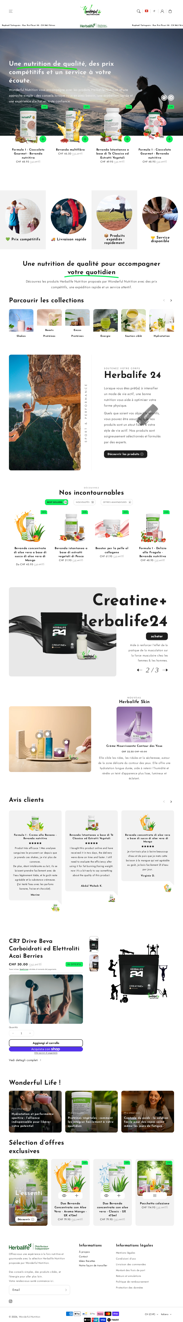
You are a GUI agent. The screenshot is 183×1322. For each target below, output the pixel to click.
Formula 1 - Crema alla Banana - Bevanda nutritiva (35, 837)
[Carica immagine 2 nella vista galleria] (93, 963)
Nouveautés (85, 502)
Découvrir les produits (123, 454)
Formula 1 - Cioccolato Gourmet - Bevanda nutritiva (28, 153)
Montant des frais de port (130, 1270)
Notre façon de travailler (93, 1265)
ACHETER (157, 615)
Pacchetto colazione (154, 1203)
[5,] (33, 748)
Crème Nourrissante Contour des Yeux (134, 746)
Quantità (13, 1027)
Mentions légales (125, 1252)
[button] (11, 11)
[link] (124, 25)
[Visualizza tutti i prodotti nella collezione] (21, 324)
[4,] (39, 734)
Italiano (164, 1314)
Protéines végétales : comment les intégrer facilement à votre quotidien (91, 1122)
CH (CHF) (150, 1314)
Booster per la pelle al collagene (111, 550)
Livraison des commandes (131, 1264)
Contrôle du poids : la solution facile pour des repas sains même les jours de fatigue (146, 1122)
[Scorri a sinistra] (164, 98)
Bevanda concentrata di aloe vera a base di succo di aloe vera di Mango (30, 554)
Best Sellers (57, 502)
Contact (83, 1256)
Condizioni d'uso (126, 1258)
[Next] (163, 670)
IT (154, 11)
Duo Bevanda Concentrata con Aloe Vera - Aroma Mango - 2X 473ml (70, 1209)
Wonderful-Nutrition (29, 1316)
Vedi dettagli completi (24, 1060)
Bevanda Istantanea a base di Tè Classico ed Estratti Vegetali (112, 153)
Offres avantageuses (116, 502)
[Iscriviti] (66, 1290)
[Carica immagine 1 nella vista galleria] (93, 944)
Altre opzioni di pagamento (45, 1052)
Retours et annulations (128, 1276)
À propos (84, 1252)
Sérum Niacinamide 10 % (51, 794)
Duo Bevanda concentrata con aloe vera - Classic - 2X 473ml (112, 1209)
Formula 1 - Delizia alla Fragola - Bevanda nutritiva (153, 552)
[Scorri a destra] (171, 98)
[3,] (47, 732)
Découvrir (24, 1219)
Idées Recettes (87, 1261)
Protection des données (129, 1287)
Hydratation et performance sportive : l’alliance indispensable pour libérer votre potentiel (33, 1120)
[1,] (66, 740)
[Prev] (141, 670)
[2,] (59, 750)
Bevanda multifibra (70, 149)
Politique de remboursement (132, 1281)
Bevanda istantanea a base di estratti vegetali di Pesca (71, 552)
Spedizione (24, 969)
